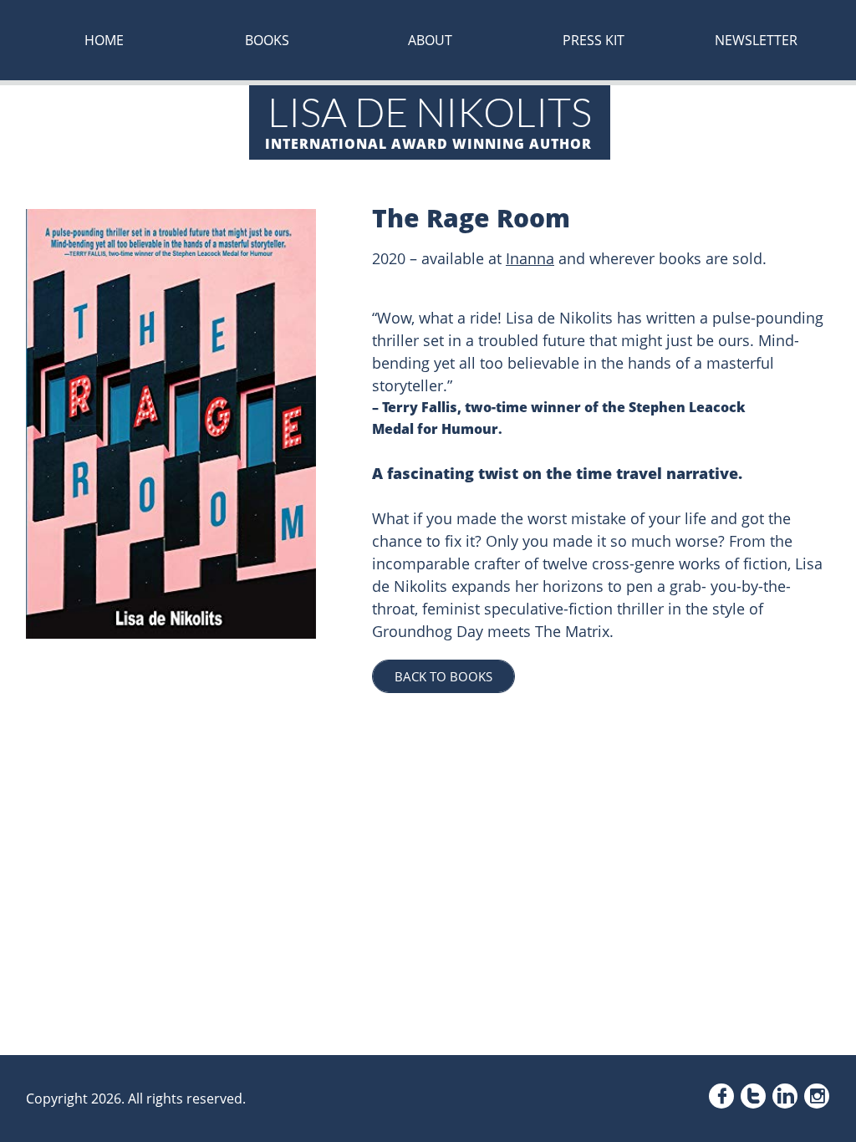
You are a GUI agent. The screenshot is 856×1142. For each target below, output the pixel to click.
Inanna (530, 258)
